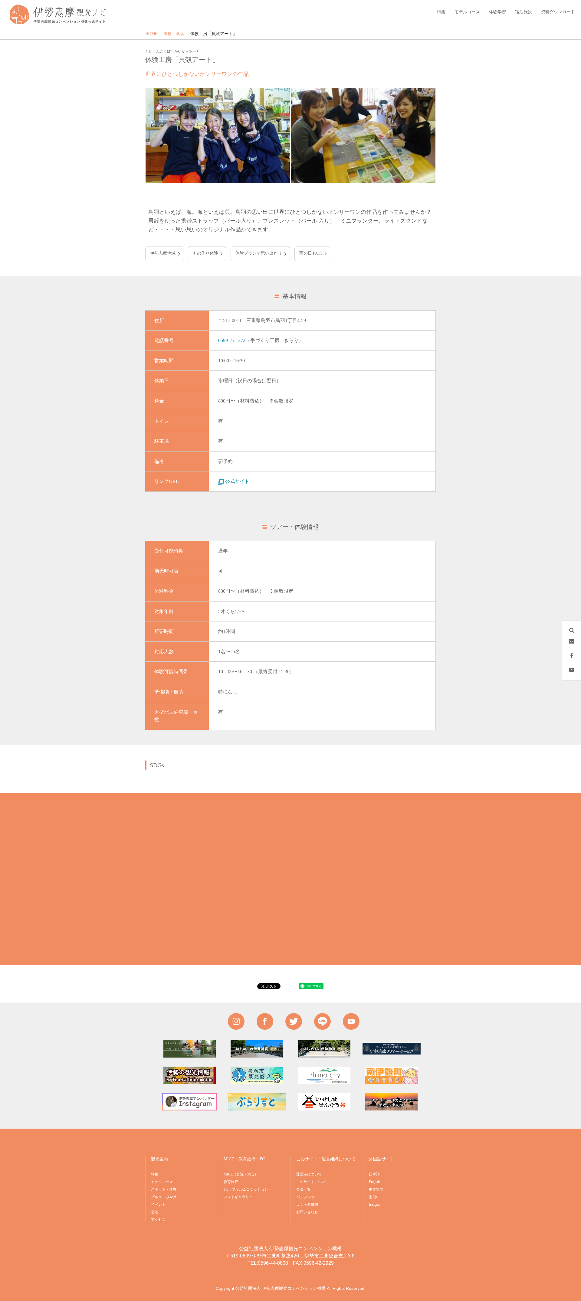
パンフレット (307, 1197)
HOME (151, 33)
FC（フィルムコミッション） (248, 1189)
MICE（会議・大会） (241, 1174)
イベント (158, 1204)
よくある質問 (307, 1204)
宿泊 (154, 1212)
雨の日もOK (310, 253)
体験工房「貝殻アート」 (213, 33)
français (374, 1204)
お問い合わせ (307, 1212)
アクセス (158, 1220)
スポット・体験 (163, 1189)
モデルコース (162, 1182)
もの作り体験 (205, 253)
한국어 (374, 1197)
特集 (154, 1174)
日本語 (374, 1174)
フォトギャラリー (238, 1197)
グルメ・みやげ (163, 1197)
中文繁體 (376, 1189)
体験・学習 (174, 33)
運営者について (309, 1174)
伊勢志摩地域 (163, 253)
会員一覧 (303, 1189)
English (374, 1182)
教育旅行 (231, 1182)
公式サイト (237, 481)
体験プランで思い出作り (258, 253)
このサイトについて (312, 1182)
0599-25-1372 (231, 340)
